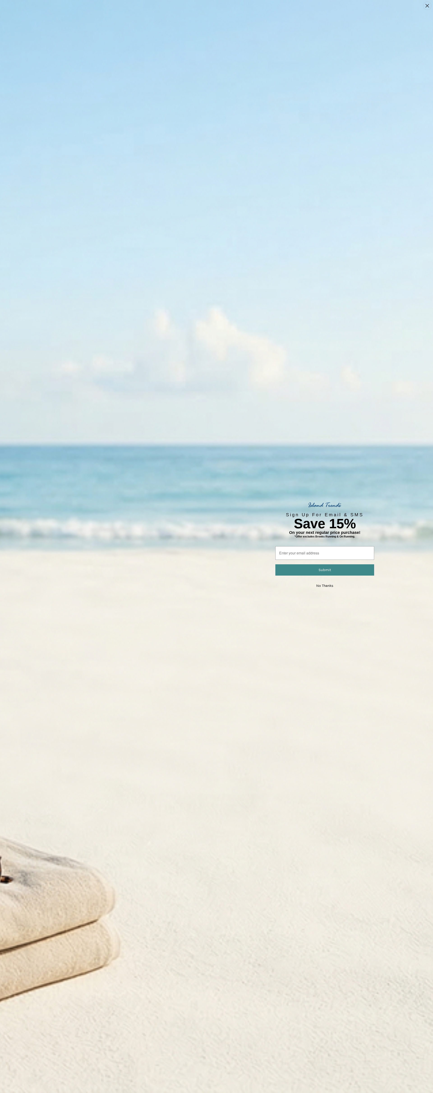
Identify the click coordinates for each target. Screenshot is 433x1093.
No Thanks (324, 585)
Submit (325, 570)
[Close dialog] (427, 6)
